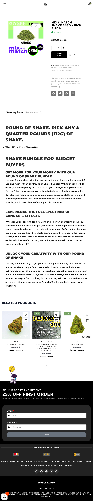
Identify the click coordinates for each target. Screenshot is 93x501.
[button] (4, 336)
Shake (70, 67)
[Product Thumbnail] (36, 25)
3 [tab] (49, 365)
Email (10, 411)
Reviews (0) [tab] (33, 112)
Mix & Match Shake (67, 65)
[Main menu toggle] (5, 4)
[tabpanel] (16, 335)
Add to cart (59, 55)
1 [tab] (44, 365)
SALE (65, 67)
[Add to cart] (56, 320)
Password (12, 422)
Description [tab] (14, 112)
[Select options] (25, 320)
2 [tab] (46, 365)
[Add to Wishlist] (70, 55)
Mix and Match (61, 70)
